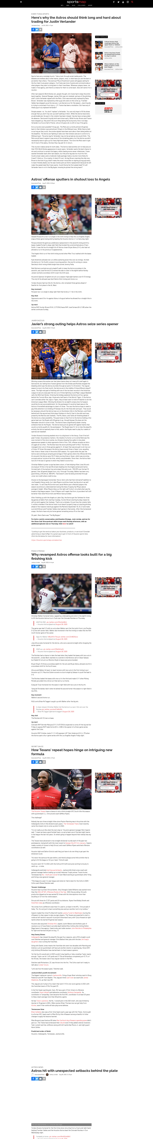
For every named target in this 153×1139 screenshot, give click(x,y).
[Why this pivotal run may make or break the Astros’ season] (61, 359)
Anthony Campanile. (75, 991)
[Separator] (40, 29)
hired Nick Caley (36, 901)
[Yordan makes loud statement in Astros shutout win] (61, 1104)
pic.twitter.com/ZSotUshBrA (57, 622)
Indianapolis (35, 935)
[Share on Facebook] (33, 29)
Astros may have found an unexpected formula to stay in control (112, 54)
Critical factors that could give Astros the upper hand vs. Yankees (112, 43)
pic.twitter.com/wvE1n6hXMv (52, 708)
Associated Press (108, 47)
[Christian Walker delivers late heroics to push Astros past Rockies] (61, 594)
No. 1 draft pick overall (50, 873)
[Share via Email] (40, 187)
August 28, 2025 (61, 624)
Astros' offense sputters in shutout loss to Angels (70, 179)
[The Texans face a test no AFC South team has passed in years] (61, 788)
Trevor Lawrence (42, 999)
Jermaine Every (35, 25)
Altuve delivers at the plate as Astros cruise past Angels (111, 65)
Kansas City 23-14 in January (76, 841)
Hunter (33, 1004)
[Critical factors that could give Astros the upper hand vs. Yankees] (99, 45)
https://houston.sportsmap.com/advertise (46, 540)
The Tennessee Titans (71, 822)
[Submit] (132, 2)
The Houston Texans (38, 810)
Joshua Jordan (119, 47)
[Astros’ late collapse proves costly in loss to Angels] (61, 214)
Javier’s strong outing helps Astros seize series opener (74, 324)
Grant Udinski (44, 991)
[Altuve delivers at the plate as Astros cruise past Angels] (99, 67)
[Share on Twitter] (37, 29)
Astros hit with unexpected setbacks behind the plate (74, 1069)
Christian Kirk (52, 922)
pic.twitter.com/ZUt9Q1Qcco (68, 637)
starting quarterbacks (54, 868)
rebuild (62, 1021)
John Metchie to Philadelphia (81, 927)
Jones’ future (43, 963)
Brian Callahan (36, 1010)
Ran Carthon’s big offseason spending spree (72, 1019)
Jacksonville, (57, 974)
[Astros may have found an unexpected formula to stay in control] (99, 56)
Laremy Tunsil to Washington (73, 911)
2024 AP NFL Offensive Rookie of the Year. (52, 890)
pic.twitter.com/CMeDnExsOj (53, 649)
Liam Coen (70, 976)
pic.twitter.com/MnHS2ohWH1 (59, 1135)
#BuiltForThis (53, 637)
